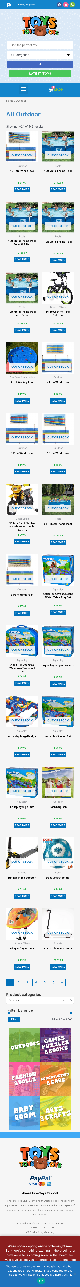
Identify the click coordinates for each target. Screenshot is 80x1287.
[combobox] (40, 1000)
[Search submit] (40, 64)
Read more (22, 189)
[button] (23, 89)
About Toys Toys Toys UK (40, 1193)
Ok (41, 1281)
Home (9, 100)
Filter (14, 1019)
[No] (75, 1274)
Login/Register (26, 4)
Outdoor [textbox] (36, 1000)
